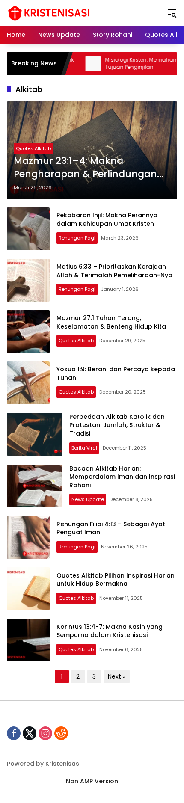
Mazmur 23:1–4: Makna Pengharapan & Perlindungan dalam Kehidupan (85, 167)
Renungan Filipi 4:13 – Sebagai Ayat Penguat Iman (110, 528)
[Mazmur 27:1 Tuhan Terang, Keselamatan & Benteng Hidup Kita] (28, 331)
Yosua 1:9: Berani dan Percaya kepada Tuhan (115, 373)
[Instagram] (45, 733)
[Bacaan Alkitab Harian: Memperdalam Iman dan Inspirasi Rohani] (34, 486)
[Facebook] (14, 733)
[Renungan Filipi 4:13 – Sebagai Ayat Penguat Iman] (28, 537)
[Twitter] (29, 733)
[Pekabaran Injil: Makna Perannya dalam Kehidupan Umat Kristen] (28, 228)
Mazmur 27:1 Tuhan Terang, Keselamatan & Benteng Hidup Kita (111, 322)
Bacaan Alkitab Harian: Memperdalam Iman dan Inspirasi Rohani (122, 476)
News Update (87, 499)
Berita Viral (84, 447)
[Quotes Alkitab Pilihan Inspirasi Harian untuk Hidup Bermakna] (28, 588)
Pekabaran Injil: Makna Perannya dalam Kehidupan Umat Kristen (106, 219)
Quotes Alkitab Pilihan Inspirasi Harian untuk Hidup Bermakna (115, 579)
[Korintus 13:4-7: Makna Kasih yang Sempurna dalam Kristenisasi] (28, 640)
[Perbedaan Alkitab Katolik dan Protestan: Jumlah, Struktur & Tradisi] (34, 434)
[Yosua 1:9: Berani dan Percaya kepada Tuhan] (28, 382)
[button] (172, 13)
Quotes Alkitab (33, 148)
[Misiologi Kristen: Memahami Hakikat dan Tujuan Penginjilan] (78, 63)
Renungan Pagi (77, 237)
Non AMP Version (92, 781)
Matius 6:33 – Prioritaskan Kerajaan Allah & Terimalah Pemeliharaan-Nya (114, 270)
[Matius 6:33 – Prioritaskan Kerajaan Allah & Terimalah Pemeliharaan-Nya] (28, 280)
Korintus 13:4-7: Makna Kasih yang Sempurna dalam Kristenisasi (109, 631)
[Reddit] (61, 733)
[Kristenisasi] (49, 12)
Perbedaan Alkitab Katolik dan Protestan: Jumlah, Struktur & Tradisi (117, 425)
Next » (116, 676)
